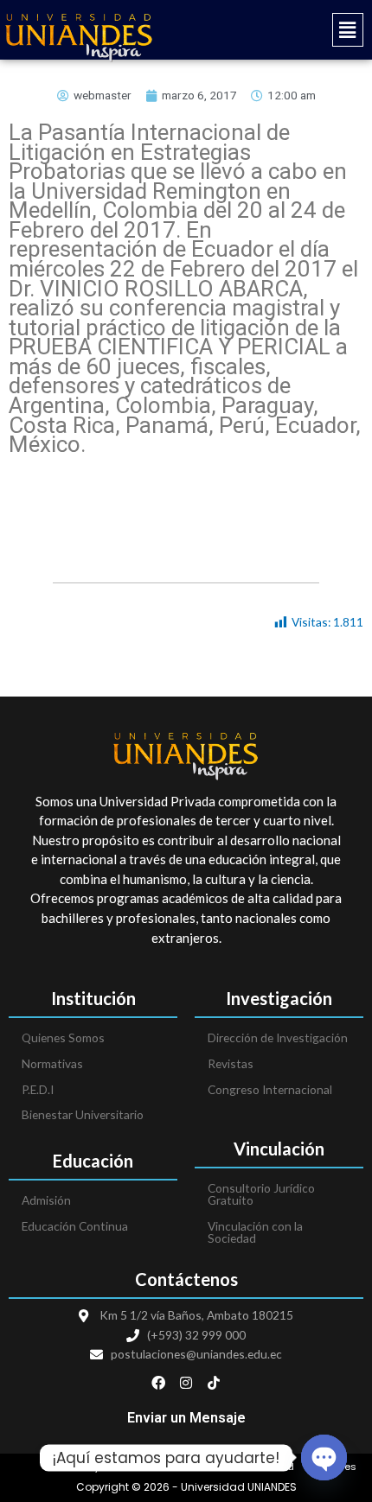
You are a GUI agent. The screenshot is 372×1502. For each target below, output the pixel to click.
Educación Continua (75, 1226)
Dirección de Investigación (278, 1037)
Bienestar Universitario (83, 1114)
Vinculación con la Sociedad (255, 1232)
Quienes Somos (63, 1037)
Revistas (230, 1063)
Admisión (46, 1200)
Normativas (52, 1063)
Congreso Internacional (270, 1089)
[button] (279, 30)
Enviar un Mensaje (186, 1418)
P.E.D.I (38, 1089)
